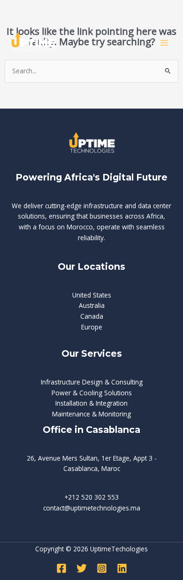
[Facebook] (61, 568)
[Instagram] (102, 568)
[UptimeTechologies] (32, 42)
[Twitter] (81, 568)
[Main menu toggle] (164, 43)
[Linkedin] (122, 568)
